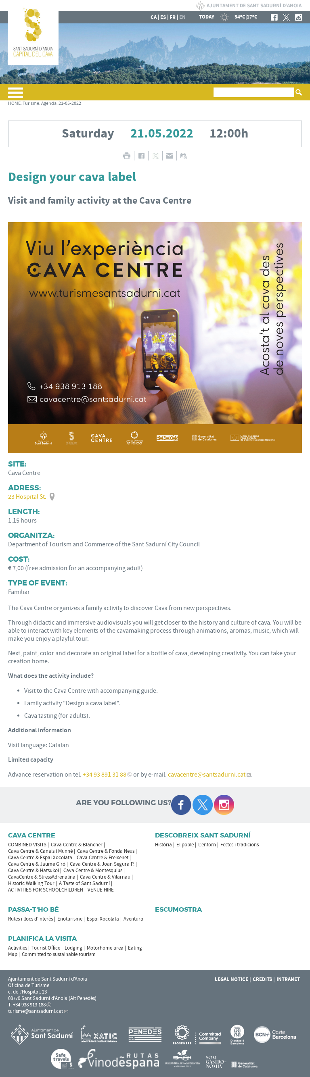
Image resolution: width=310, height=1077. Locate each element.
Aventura (133, 919)
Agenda (49, 103)
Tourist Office (45, 948)
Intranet (288, 979)
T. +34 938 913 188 (27, 1005)
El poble (185, 845)
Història (163, 845)
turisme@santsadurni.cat (35, 1011)
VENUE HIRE (101, 890)
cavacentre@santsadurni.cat (206, 775)
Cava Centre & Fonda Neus (105, 851)
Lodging (73, 948)
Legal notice (231, 979)
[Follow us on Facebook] (181, 805)
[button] (15, 96)
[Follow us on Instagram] (224, 805)
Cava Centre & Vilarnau (105, 877)
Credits (262, 979)
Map (12, 954)
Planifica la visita (42, 938)
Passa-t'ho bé (33, 909)
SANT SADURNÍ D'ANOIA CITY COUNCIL (249, 5)
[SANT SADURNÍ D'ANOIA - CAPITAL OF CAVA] (33, 63)
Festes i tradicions (239, 845)
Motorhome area (105, 948)
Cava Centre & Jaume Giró (36, 864)
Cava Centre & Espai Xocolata (40, 857)
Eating (135, 948)
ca (154, 17)
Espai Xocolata (103, 919)
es (163, 17)
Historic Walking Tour (31, 883)
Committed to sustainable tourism (59, 954)
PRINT (126, 155)
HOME (14, 103)
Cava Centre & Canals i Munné (40, 851)
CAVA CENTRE (31, 835)
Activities (17, 948)
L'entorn (207, 845)
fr (173, 17)
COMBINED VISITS (27, 845)
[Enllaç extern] (100, 1034)
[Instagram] (298, 17)
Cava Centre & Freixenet (102, 857)
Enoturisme (69, 919)
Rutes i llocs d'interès (30, 919)
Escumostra (178, 909)
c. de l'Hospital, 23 (27, 992)
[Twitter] (286, 17)
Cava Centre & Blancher (77, 845)
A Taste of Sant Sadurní (84, 883)
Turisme (31, 103)
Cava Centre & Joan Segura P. (102, 864)
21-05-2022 (70, 103)
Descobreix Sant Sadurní (203, 835)
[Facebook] (274, 17)
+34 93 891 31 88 (104, 775)
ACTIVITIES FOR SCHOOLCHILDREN (45, 890)
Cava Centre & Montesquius (92, 870)
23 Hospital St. (27, 497)
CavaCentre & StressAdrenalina (41, 877)
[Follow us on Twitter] (203, 805)
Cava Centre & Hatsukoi (33, 870)
